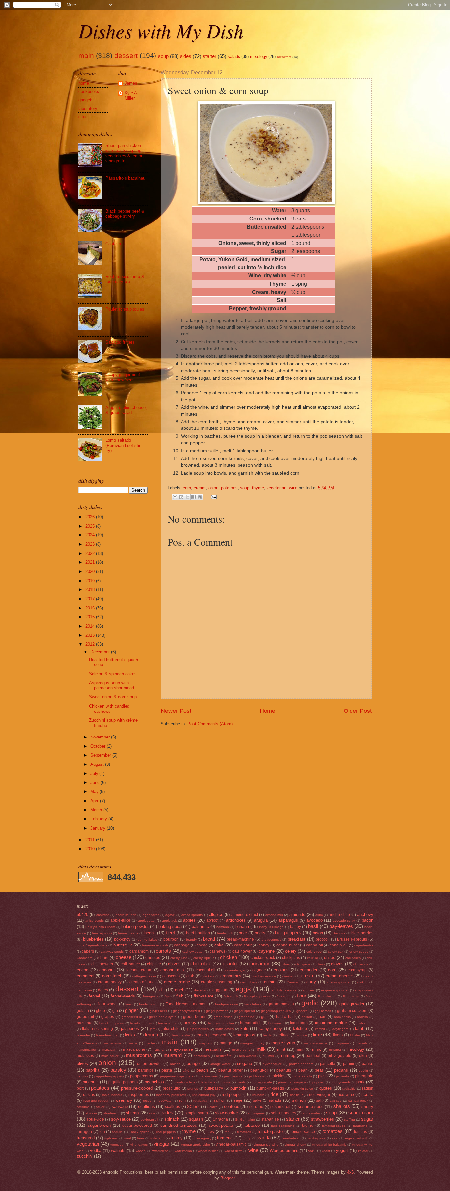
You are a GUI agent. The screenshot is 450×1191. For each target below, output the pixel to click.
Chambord (85, 958)
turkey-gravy (202, 1138)
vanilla (264, 1137)
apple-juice (120, 920)
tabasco (252, 1125)
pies (322, 1076)
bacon (367, 920)
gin (115, 1011)
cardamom (139, 951)
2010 (90, 848)
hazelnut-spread (111, 1023)
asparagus (288, 920)
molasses (85, 1056)
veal (335, 1138)
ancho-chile (339, 915)
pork (360, 1081)
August (97, 764)
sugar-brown (99, 1125)
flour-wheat (108, 1004)
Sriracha (220, 1119)
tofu (228, 1132)
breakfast (284, 57)
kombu (320, 1029)
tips (210, 1131)
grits (264, 1017)
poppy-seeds (341, 1082)
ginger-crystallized (186, 1011)
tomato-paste (270, 1131)
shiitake (91, 1113)
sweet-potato (221, 1125)
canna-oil (314, 945)
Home (267, 711)
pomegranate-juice (292, 1082)
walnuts (118, 1150)
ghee (100, 1011)
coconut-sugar (234, 970)
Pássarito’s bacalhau (125, 178)
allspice (216, 914)
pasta (166, 1070)
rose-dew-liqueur (95, 1100)
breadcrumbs (271, 939)
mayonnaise (181, 1049)
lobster (355, 1035)
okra (363, 1056)
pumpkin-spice (302, 1088)
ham (322, 1017)
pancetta (327, 1064)
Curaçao (293, 982)
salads (234, 56)
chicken (228, 957)
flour (301, 995)
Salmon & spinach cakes (113, 673)
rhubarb (258, 1095)
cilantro (230, 963)
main (86, 55)
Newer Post (176, 711)
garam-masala (281, 1004)
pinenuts (91, 1081)
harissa (362, 1017)
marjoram (342, 1043)
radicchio (349, 1088)
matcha (158, 1049)
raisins (89, 1095)
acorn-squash (126, 915)
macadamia (113, 1043)
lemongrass (244, 1034)
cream (200, 487)
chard (103, 958)
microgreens (241, 1049)
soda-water (311, 1113)
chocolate (200, 963)
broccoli (323, 939)
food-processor (226, 1004)
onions (175, 1064)
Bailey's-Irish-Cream (100, 927)
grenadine (246, 1017)
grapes (107, 1017)
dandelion (84, 990)
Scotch (212, 1107)
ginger (131, 1010)
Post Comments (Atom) (210, 723)
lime (317, 1034)
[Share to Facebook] (193, 497)
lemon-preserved (211, 1035)
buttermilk (122, 945)
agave (170, 915)
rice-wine (346, 1095)
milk (261, 1049)
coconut (107, 969)
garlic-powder (351, 1003)
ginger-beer (158, 1011)
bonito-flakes (147, 939)
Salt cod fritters (120, 342)
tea (102, 1132)
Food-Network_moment (186, 1004)
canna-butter (287, 945)
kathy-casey (270, 1028)
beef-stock (225, 933)
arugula (261, 920)
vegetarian (276, 487)
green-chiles (223, 1017)
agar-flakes (151, 915)
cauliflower (242, 951)
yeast (326, 1150)
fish (179, 996)
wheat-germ (233, 1150)
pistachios (154, 1081)
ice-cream (299, 1023)
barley (295, 927)
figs (167, 996)
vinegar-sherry (295, 1144)
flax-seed (284, 996)
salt (319, 1100)
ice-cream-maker (331, 1022)
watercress (160, 1150)
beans (150, 932)
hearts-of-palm (141, 1023)
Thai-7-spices (139, 1132)
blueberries (93, 939)
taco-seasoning (283, 1125)
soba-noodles (283, 1113)
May (95, 791)
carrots (163, 951)
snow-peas (256, 1113)
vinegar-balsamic (231, 1144)
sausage (120, 1106)
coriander (308, 969)
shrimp (132, 1112)
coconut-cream (139, 970)
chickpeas (291, 958)
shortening (111, 1113)
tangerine (360, 1125)
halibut (307, 1017)
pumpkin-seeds (270, 1088)
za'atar (363, 1150)
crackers (208, 976)
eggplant (220, 990)
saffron (219, 1100)
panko (367, 1063)
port (80, 1088)
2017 (90, 598)
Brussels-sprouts (352, 939)
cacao (202, 945)
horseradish (251, 1023)
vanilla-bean (291, 1138)
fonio (129, 1004)
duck (179, 989)
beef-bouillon (198, 933)
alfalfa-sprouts (192, 915)
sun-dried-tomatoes (178, 1125)
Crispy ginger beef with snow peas (122, 377)
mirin (300, 1049)
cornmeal (85, 975)
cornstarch (112, 975)
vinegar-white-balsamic (329, 1144)
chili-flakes (353, 958)
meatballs (212, 1049)
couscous (171, 976)
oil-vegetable (339, 1056)
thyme (258, 487)
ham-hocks (342, 1017)
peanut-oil (259, 1070)
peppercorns (141, 1076)
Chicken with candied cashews (109, 708)
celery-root (314, 951)
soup (163, 56)
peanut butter (230, 1070)
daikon (362, 982)
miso (316, 1049)
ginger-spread (244, 1011)
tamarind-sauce (333, 1125)
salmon (299, 1100)
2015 (90, 616)
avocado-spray (344, 920)
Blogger (227, 1178)
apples (189, 920)
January (98, 828)
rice (274, 1094)
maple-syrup (283, 1042)
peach (202, 1070)
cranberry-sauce (264, 976)
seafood (231, 1106)
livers (338, 1035)
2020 (90, 571)
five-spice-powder (257, 996)
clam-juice (302, 964)
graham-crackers (352, 1011)
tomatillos (244, 1132)
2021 (90, 562)
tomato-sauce (303, 1132)
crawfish (288, 976)
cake (219, 945)
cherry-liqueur (203, 958)
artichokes (236, 920)
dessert (126, 55)
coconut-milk (172, 969)
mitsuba (335, 1049)
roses (147, 1100)
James (131, 83)
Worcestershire (284, 1150)
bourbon (171, 939)
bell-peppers (288, 932)
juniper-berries (198, 1029)
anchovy (365, 914)
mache (150, 1043)
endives (309, 990)
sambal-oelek (358, 1100)
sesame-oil (280, 1107)
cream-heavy (110, 982)
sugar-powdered (137, 1125)
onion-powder (149, 1064)
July (94, 773)
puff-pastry (213, 1088)
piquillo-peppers (123, 1082)
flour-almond (327, 996)
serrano (256, 1107)
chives (174, 963)
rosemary (123, 1100)
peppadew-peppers (109, 1076)
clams (321, 964)
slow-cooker (226, 1112)
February (99, 818)
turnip (247, 1138)
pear (302, 1070)
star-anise (270, 1119)
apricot (212, 920)
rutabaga (200, 1100)
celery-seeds (358, 951)
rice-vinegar (319, 1095)
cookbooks (88, 91)
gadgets (86, 99)
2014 (90, 626)
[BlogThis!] (181, 497)
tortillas (360, 1132)
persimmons (209, 1076)
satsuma (83, 1107)
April (95, 800)
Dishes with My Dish (160, 30)
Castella (113, 243)
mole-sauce (110, 1056)
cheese (123, 957)
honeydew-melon (221, 1023)
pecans (341, 1070)
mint (281, 1049)
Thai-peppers (165, 1132)
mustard (173, 1055)
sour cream (360, 1112)
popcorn (318, 1082)
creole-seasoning (216, 982)
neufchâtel (224, 1056)
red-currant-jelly (203, 1095)
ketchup (300, 1029)
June (95, 782)
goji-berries (323, 1011)
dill (162, 989)
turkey (177, 1137)
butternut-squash (155, 945)
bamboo (222, 927)
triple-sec (111, 1138)
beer (243, 932)
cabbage (182, 945)
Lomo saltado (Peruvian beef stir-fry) (123, 445)
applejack (169, 920)
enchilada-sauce (284, 990)
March (96, 809)
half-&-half (285, 1017)
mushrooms (139, 1055)
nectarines (202, 1056)
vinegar (161, 1144)
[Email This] (175, 497)
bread (209, 939)
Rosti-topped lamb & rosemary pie (124, 279)
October (98, 746)
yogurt (342, 1150)
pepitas (82, 1076)
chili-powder (102, 964)
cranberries (230, 975)
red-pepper (232, 1094)
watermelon (183, 1150)
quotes (325, 1088)
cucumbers (248, 982)
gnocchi (302, 1011)
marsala (362, 1043)
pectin (363, 1070)
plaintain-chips (184, 1082)
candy (264, 945)
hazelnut (84, 1023)
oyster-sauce (272, 1064)
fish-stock (231, 996)
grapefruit (85, 1017)
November (100, 737)
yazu (312, 1150)
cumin (269, 981)
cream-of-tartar (142, 982)
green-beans (194, 1017)
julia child (170, 1029)
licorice (302, 1035)
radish (367, 1088)
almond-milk (274, 915)
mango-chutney (252, 1043)
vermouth (117, 1144)
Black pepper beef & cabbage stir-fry (124, 214)
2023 (90, 544)
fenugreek (150, 996)
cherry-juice (178, 958)
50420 (82, 914)
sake (257, 1100)
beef (170, 932)
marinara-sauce (315, 1043)
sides (185, 56)
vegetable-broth (356, 1138)
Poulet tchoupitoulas (124, 309)
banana (242, 926)
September (101, 755)
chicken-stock (263, 958)
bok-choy (122, 939)
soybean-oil (149, 1119)
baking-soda (170, 926)
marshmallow (86, 1049)
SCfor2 (193, 1107)
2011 (90, 839)
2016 (90, 608)
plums (226, 1082)
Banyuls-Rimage (271, 927)
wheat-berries (208, 1150)
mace (133, 1043)
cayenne (267, 951)
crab (190, 976)
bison (318, 932)
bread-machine (240, 939)
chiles (329, 957)
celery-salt (335, 951)
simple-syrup (196, 1113)
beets (260, 932)
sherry (367, 1106)
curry (311, 981)
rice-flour (296, 1095)
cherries (152, 957)
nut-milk (268, 1056)
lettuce (284, 1035)
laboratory (87, 108)
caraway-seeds (112, 951)
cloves (337, 963)
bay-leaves (341, 926)
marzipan (109, 1049)
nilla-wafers (247, 1056)
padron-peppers (301, 1064)
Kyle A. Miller (131, 95)
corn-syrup (357, 970)
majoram (205, 1043)
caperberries (363, 945)
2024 (90, 534)
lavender (83, 1035)
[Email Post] (213, 496)
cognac (259, 970)
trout (127, 1138)
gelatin (83, 1011)
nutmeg (288, 1055)
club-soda (360, 964)
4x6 (350, 1172)
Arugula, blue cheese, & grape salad (126, 410)
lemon (151, 1034)
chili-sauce (130, 964)
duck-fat (200, 990)
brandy (191, 939)
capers (88, 951)
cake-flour (243, 945)
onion (213, 487)
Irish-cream (365, 1023)
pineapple (364, 1076)
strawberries (322, 1119)
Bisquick (339, 933)
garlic (310, 1003)
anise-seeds (94, 920)
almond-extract (244, 915)
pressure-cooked (137, 1088)
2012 (90, 644)
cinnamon (259, 963)
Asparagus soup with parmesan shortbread (111, 685)
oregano (244, 1063)
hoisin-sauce (167, 1023)
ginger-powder (217, 1011)
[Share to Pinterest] (200, 497)
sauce (100, 1107)
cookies (281, 969)
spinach (171, 1119)
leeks (130, 1034)
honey (190, 1022)
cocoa (82, 969)
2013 (90, 635)
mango (226, 1043)
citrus (286, 964)
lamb (359, 1028)
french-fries (252, 1004)
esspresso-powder (335, 990)
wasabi (141, 1150)
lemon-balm (181, 1035)
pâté (186, 1070)
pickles (279, 1076)
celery (290, 951)
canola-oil (339, 945)
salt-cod (336, 1100)
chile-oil (312, 958)
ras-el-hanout (112, 1095)
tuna (140, 1138)
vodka (95, 1150)
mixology (258, 56)
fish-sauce (203, 996)
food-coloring (149, 1004)
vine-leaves (139, 1144)
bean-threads (128, 933)
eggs (243, 989)
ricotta (367, 1094)
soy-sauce (121, 1119)
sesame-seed (310, 1106)
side (152, 1113)
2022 (90, 553)
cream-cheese (339, 975)
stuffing (349, 1119)
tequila (117, 1132)
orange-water (220, 1064)
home (83, 83)
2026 (90, 516)
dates (103, 990)
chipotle (154, 964)
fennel (94, 996)
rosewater (165, 1100)
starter (209, 56)
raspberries (138, 1095)
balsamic (200, 926)
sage (237, 1100)
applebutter (146, 920)
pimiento (342, 1076)
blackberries (362, 933)
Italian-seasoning (97, 1029)
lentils (267, 1035)
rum (182, 1100)
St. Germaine (245, 1119)
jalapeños (130, 1028)
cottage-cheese (144, 976)
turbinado (157, 1138)
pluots (241, 1082)
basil (313, 926)
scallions (146, 1106)
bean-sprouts (102, 933)
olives (82, 1063)
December (100, 651)
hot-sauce (276, 1023)
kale (244, 1028)
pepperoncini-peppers (176, 1076)
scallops (172, 1107)
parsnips (146, 1070)
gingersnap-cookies (276, 1011)
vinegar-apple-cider (195, 1144)
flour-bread (351, 996)
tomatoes (333, 1131)
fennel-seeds (123, 996)
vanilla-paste (316, 1138)
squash (196, 1119)
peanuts (283, 1070)
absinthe (102, 915)
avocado (314, 920)
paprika (92, 1070)
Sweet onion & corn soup (113, 696)
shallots (341, 1106)
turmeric (225, 1137)
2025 (90, 526)
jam (152, 1029)
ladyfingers (340, 1029)
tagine (307, 1125)
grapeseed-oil (132, 1017)
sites (83, 116)
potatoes (229, 487)
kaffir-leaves (224, 1029)
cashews (217, 951)
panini (348, 1064)
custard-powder (339, 982)
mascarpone (134, 1049)
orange (193, 1063)
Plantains (208, 1082)
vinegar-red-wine (266, 1144)
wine (293, 487)
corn (187, 487)
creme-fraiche (177, 981)
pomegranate (262, 1082)
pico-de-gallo (302, 1076)
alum (319, 915)
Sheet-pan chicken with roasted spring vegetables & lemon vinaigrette (124, 153)
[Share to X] (187, 497)
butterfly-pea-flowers (92, 945)
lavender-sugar (107, 1035)
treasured (86, 1137)
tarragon (84, 1132)
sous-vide (95, 1119)
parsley (118, 1070)
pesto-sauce (233, 1076)
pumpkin (238, 1088)
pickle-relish (258, 1076)
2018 (90, 589)
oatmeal (313, 1056)
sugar (367, 1119)
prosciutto (171, 1088)
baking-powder (135, 926)
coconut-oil (205, 970)
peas (319, 1070)
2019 (90, 580)
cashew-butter (193, 951)
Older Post (358, 711)
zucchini (85, 1156)
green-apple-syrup (163, 1017)
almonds (297, 914)
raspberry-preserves (171, 1095)
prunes (192, 1088)
